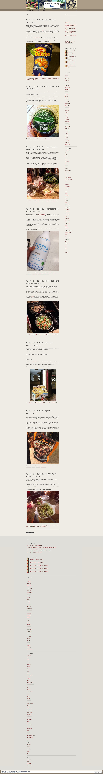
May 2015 (66, 137)
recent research (41, 30)
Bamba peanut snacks (36, 37)
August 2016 (67, 110)
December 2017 (67, 82)
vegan (33, 274)
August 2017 (67, 89)
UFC (65, 236)
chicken (36, 465)
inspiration (66, 193)
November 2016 (67, 105)
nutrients (49, 138)
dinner (37, 334)
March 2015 (67, 140)
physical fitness (67, 211)
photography (67, 209)
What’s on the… (70, 50)
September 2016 (67, 108)
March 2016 (67, 119)
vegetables (37, 202)
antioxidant (36, 200)
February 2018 (67, 78)
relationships (67, 218)
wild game (66, 243)
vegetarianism (67, 239)
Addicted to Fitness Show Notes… (43, 565)
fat (36, 138)
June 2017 (66, 92)
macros (49, 272)
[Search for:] (76, 10)
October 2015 (67, 128)
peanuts (54, 78)
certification (67, 156)
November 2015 (67, 126)
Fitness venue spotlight (68, 179)
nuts (54, 138)
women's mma (29, 749)
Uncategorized (67, 237)
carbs (44, 200)
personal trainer (67, 205)
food (30, 78)
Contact (44, 10)
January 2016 (29, 627)
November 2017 (29, 588)
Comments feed (29, 765)
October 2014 (67, 142)
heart (50, 525)
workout (66, 246)
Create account (29, 759)
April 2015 (28, 643)
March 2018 (67, 76)
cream (38, 402)
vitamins (40, 202)
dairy (37, 272)
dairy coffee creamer (41, 214)
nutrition (48, 78)
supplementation (67, 223)
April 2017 (66, 96)
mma (27, 701)
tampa (66, 225)
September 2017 (67, 87)
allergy (36, 78)
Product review (67, 214)
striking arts (67, 221)
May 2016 (28, 620)
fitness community (68, 177)
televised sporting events (69, 230)
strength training (67, 220)
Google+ (66, 252)
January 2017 (67, 101)
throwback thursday (68, 232)
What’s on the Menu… (41, 562)
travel (66, 234)
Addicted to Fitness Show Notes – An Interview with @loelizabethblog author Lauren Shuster (71, 25)
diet (39, 78)
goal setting (67, 184)
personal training (67, 207)
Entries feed (29, 763)
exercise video (67, 172)
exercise (66, 168)
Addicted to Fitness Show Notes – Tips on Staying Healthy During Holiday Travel (70, 32)
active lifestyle (67, 150)
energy (66, 166)
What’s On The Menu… (39, 559)
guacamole (44, 525)
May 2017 (66, 94)
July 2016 (66, 112)
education (28, 669)
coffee (36, 272)
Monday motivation (68, 198)
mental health (67, 195)
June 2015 (66, 135)
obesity (52, 465)
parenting (51, 78)
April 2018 (28, 579)
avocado (36, 525)
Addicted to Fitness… (71, 53)
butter (39, 200)
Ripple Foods (28, 223)
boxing (66, 154)
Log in (28, 761)
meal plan (46, 465)
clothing (28, 662)
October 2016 (29, 611)
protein (30, 274)
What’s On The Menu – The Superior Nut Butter (34, 549)
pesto (56, 138)
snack (58, 138)
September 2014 (67, 144)
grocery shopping (67, 186)
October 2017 (67, 85)
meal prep (45, 138)
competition (67, 161)
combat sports (67, 159)
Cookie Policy (21, 772)
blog (65, 152)
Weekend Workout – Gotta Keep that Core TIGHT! (34, 552)
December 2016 (67, 103)
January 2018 (67, 80)
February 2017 (29, 604)
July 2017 (28, 595)
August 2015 (29, 636)
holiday (66, 191)
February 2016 (67, 121)
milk (51, 272)
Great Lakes (35, 361)
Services (38, 10)
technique (28, 733)
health (46, 78)
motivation (66, 200)
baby (38, 78)
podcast (28, 717)
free (65, 182)
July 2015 (66, 133)
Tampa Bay (66, 227)
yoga (65, 248)
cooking (46, 200)
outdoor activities (67, 204)
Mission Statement (30, 10)
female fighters (29, 678)
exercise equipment (68, 170)
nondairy (54, 272)
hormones (42, 465)
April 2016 (66, 117)
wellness (57, 78)
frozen (44, 334)
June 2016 (66, 114)
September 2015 (67, 130)
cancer (42, 200)
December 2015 (67, 124)
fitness (42, 78)
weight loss (66, 241)
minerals (27, 202)
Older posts (30, 532)
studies (32, 296)
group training (67, 188)
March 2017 (67, 98)
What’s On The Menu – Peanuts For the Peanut (34, 545)
